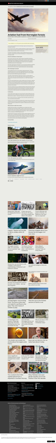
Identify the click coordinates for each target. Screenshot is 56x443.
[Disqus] (28, 191)
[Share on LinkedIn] (11, 181)
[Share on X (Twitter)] (9, 181)
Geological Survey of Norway (12, 410)
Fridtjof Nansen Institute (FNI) (13, 409)
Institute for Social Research (12, 413)
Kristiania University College (12, 415)
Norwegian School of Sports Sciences (27, 421)
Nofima (10, 425)
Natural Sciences (23, 5)
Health (9, 5)
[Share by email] (12, 181)
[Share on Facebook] (8, 181)
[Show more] (41, 53)
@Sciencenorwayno (40, 386)
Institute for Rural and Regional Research (14, 412)
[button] (45, 0)
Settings (49, 441)
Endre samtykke (10, 398)
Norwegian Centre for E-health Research (14, 431)
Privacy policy (10, 392)
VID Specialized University (40, 431)
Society (13, 5)
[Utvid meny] (35, 5)
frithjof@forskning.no (25, 391)
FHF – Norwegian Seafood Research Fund (14, 408)
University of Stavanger (40, 430)
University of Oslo (39, 428)
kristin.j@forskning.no (30, 394)
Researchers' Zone (29, 5)
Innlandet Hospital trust (12, 411)
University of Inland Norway (40, 427)
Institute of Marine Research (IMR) (13, 414)
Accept (53, 441)
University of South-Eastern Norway (41, 429)
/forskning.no (39, 388)
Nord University (11, 426)
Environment (17, 5)
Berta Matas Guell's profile (12, 122)
